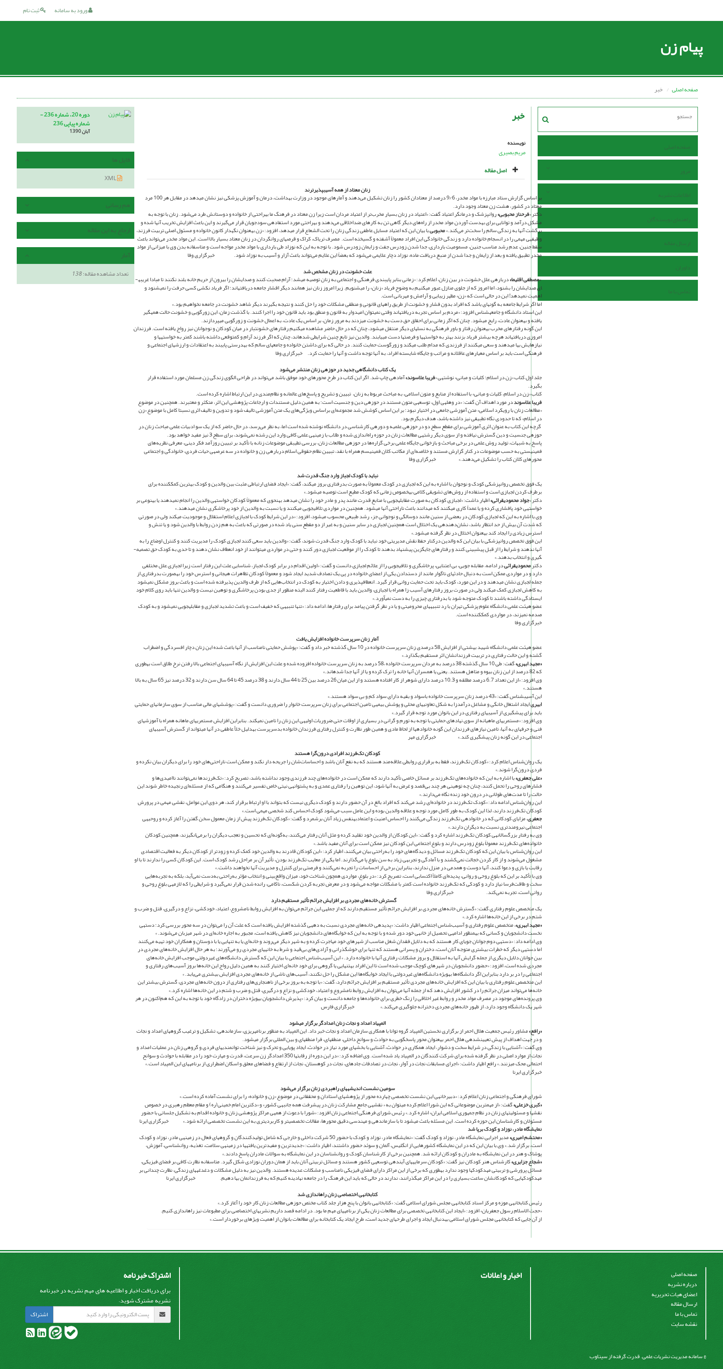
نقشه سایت (684, 1324)
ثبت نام (31, 10)
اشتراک (39, 1314)
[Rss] (30, 1334)
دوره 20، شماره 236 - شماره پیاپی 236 (65, 119)
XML (111, 178)
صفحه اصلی (685, 89)
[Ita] (55, 1334)
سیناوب (599, 1356)
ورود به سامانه (71, 10)
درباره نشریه (682, 1284)
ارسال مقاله (677, 243)
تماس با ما (679, 291)
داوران (683, 267)
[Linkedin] (41, 1334)
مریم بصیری (512, 152)
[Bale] (71, 1334)
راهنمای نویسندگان (668, 219)
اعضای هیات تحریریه (674, 1294)
